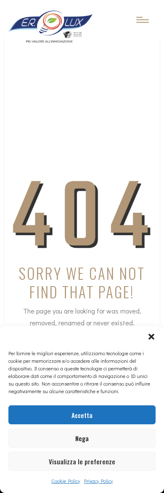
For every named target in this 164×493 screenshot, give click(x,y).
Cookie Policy (65, 480)
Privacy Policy (98, 480)
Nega (82, 438)
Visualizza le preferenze (82, 461)
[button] (151, 336)
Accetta (82, 415)
